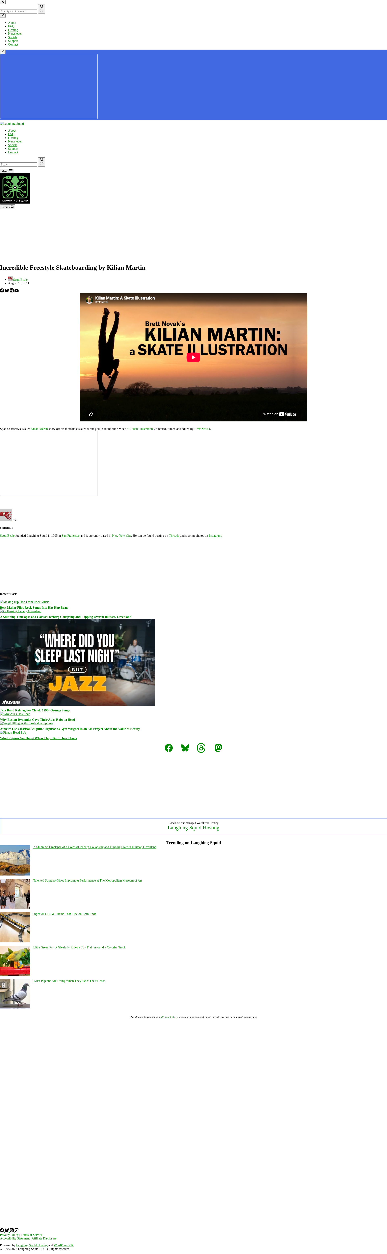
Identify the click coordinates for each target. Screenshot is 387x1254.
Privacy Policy (9, 1234)
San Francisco (71, 535)
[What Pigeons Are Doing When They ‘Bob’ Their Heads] (13, 732)
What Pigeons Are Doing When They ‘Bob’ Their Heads (38, 738)
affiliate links (168, 1016)
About (12, 130)
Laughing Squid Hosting (193, 828)
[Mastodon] (17, 1231)
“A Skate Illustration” (140, 428)
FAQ (11, 134)
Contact (13, 152)
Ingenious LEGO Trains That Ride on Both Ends (64, 914)
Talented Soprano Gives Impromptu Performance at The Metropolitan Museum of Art (87, 880)
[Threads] (12, 291)
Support (13, 148)
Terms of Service (31, 1234)
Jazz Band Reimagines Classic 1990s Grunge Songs (35, 710)
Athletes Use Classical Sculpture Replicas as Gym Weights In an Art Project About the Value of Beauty (70, 729)
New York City (121, 535)
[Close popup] (3, 52)
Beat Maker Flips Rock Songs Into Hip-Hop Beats (34, 607)
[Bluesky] (7, 291)
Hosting (13, 137)
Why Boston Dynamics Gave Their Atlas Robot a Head (37, 719)
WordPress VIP (64, 1245)
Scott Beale (7, 535)
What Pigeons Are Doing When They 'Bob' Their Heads (69, 981)
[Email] (17, 291)
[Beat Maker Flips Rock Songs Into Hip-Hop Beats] (24, 602)
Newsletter (15, 141)
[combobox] (18, 164)
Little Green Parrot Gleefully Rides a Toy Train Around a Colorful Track (79, 947)
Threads (174, 535)
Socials (12, 145)
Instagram (215, 535)
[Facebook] (2, 291)
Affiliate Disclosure (44, 1238)
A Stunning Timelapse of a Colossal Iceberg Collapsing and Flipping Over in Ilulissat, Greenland (65, 617)
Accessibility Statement (15, 1238)
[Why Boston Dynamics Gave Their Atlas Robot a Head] (15, 714)
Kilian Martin (39, 428)
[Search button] (41, 162)
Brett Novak (202, 428)
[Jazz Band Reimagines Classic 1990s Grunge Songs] (77, 704)
